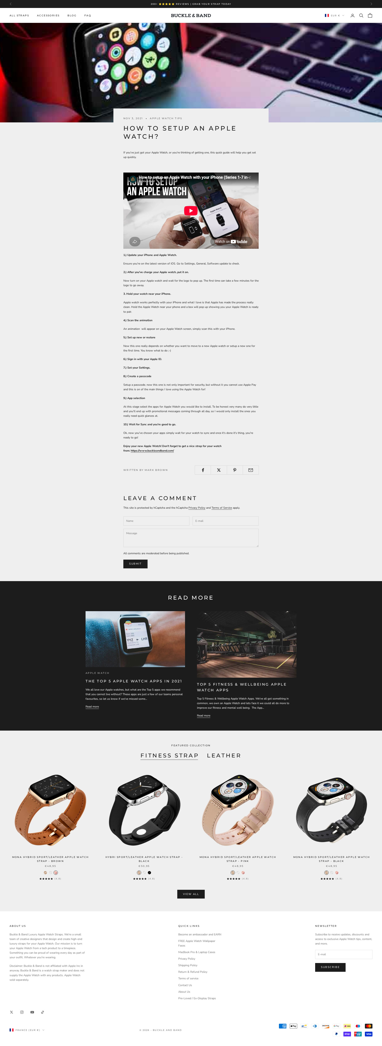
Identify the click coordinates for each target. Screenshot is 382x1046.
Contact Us (185, 985)
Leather (224, 755)
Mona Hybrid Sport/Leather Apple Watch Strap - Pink (238, 859)
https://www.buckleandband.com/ (152, 451)
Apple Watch (97, 672)
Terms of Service (221, 508)
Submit (135, 564)
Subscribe (330, 967)
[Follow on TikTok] (43, 1012)
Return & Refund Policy (192, 972)
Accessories (48, 15)
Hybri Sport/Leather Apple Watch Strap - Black (144, 859)
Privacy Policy (196, 508)
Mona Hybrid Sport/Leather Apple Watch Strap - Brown (50, 859)
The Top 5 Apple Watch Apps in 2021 (134, 681)
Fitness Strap (169, 755)
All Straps (19, 15)
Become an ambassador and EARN (199, 934)
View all (191, 894)
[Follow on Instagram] (22, 1012)
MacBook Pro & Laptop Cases (196, 952)
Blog (71, 15)
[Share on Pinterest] (235, 470)
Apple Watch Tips (166, 118)
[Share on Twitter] (219, 470)
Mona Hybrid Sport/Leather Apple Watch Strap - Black (331, 859)
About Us (184, 992)
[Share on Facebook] (203, 470)
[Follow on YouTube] (32, 1012)
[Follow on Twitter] (12, 1012)
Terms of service (188, 978)
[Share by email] (251, 470)
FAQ (87, 15)
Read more (92, 706)
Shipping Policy (187, 965)
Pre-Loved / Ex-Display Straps (197, 998)
